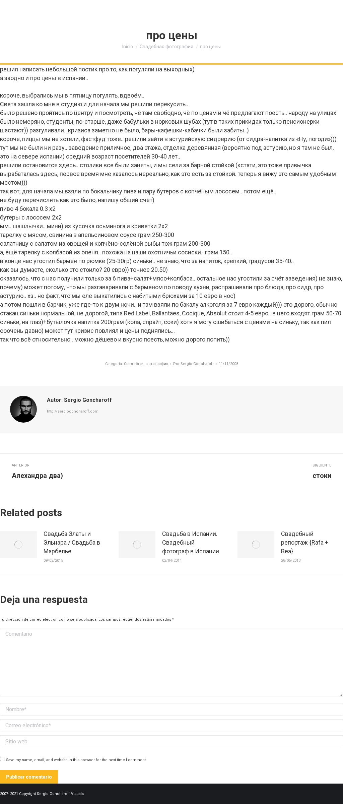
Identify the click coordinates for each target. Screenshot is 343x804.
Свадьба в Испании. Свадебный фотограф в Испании (190, 542)
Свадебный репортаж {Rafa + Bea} (304, 542)
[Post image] (18, 544)
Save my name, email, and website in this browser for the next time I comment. (76, 760)
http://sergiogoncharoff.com (72, 411)
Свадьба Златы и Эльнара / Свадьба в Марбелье (72, 542)
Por (193, 364)
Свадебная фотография (146, 364)
